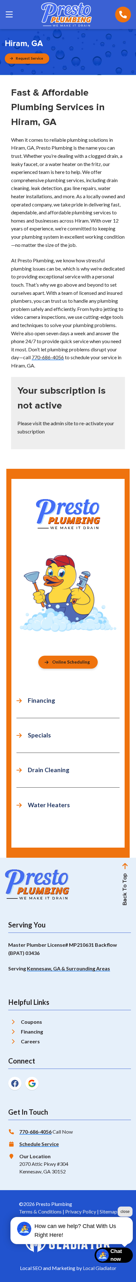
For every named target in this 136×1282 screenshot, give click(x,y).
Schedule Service (39, 1144)
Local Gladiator (99, 1268)
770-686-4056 (48, 357)
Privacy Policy (80, 1211)
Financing (32, 1032)
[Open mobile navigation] (9, 14)
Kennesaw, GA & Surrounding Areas (68, 968)
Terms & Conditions (40, 1211)
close (125, 1211)
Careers (30, 1041)
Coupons (31, 1022)
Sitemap (108, 1211)
